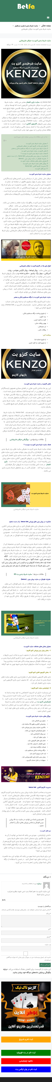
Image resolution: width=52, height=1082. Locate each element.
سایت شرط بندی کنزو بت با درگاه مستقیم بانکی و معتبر (29, 148)
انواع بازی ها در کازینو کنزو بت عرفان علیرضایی (32, 146)
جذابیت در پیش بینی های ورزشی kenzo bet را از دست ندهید (27, 156)
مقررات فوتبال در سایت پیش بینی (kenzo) (33, 158)
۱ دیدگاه (9, 45)
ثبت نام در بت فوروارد (26, 1052)
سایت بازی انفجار (32, 102)
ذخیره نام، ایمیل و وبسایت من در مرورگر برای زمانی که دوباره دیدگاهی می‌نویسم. (28, 958)
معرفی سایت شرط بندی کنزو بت (36, 143)
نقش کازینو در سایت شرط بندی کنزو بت (34, 151)
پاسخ (3, 900)
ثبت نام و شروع (26, 1039)
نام (49, 929)
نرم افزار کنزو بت (40, 169)
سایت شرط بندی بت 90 (23, 574)
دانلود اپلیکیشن (26, 1061)
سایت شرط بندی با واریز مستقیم (26, 26)
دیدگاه (48, 914)
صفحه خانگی (46, 26)
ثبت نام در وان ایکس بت (26, 1069)
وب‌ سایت (48, 944)
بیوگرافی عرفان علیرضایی (19, 439)
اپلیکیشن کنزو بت (44, 701)
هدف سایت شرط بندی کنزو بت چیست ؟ (34, 153)
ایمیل (49, 937)
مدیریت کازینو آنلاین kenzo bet (35, 166)
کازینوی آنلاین (31, 123)
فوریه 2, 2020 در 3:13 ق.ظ (29, 884)
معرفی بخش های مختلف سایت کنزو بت (34, 161)
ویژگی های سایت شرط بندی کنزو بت (35, 163)
